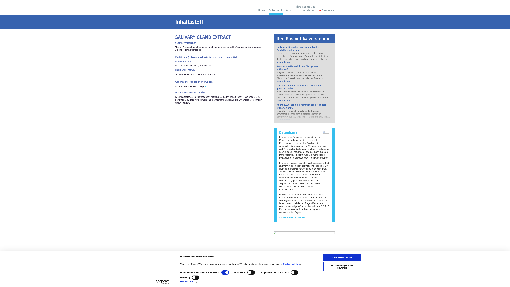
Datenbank (276, 10)
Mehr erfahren (283, 62)
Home (261, 10)
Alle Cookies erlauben (342, 258)
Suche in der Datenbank (292, 217)
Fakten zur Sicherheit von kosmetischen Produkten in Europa (298, 49)
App (288, 10)
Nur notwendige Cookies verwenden (342, 266)
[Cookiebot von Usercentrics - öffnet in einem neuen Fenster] (162, 282)
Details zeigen (187, 282)
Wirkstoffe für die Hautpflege (189, 86)
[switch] (251, 272)
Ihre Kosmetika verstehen (305, 8)
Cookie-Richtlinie (291, 264)
